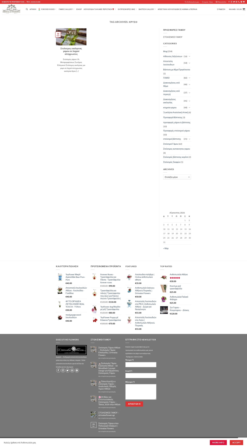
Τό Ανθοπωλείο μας (192, 2)
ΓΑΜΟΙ (166, 78)
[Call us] (239, 2)
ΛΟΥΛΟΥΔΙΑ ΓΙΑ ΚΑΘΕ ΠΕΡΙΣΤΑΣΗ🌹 (99, 9)
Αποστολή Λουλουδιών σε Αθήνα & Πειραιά (177, 9)
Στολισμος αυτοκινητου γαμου (176, 148)
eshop (79, 9)
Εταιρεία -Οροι (207, 2)
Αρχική (33, 9)
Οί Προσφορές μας (126, 9)
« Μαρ (166, 248)
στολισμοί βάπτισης (172, 139)
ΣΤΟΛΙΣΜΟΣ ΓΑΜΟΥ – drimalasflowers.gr (108, 413)
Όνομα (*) (129, 360)
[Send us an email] (236, 2)
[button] (221, 2)
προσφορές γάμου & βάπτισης (177, 122)
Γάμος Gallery (66, 9)
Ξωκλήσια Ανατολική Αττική (175, 112)
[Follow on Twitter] (234, 2)
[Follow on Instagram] (231, 2)
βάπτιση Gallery (146, 9)
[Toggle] (189, 56)
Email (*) (128, 371)
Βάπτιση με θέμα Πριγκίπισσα (176, 69)
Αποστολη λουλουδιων (168, 63)
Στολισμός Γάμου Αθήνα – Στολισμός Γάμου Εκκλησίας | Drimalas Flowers (109, 351)
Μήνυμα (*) (130, 382)
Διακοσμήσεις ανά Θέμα (171, 84)
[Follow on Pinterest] (241, 2)
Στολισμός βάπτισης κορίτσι (175, 157)
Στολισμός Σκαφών (171, 162)
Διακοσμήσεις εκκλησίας (169, 101)
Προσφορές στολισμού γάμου (176, 130)
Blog (165, 51)
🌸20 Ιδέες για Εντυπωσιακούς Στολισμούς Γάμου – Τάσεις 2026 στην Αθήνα (109, 401)
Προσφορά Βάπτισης (172, 117)
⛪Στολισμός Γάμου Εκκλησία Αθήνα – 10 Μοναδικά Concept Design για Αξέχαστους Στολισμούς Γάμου (108, 368)
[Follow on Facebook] (229, 2)
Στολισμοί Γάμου (170, 144)
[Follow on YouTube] (244, 2)
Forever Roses (48, 9)
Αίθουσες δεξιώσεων (172, 56)
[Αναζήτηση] (27, 9)
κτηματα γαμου (170, 107)
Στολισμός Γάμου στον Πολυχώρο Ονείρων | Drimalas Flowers (108, 425)
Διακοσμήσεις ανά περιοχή (171, 92)
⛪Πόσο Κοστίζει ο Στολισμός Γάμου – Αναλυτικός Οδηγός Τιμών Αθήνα (107, 385)
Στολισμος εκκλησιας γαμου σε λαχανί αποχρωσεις (71, 51)
